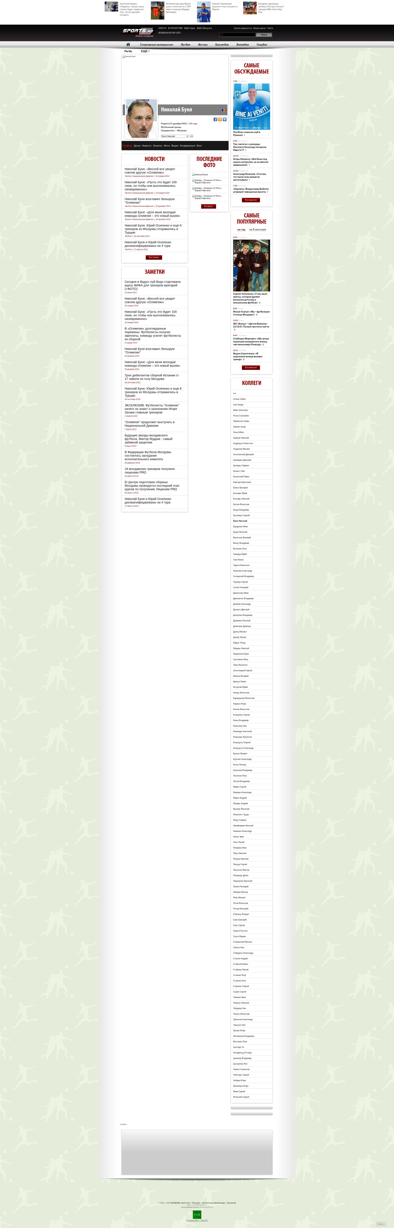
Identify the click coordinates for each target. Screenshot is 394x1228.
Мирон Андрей (240, 798)
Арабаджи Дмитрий (242, 460)
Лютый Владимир (241, 781)
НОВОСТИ (162, 28)
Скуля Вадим (239, 936)
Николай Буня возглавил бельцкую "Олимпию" (150, 200)
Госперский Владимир (243, 576)
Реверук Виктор (240, 892)
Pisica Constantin (241, 416)
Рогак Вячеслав (240, 903)
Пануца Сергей (240, 864)
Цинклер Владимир (242, 1058)
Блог (199, 145)
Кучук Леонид (239, 764)
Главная (128, 44)
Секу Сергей (239, 925)
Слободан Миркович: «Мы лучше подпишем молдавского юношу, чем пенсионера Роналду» (251, 341)
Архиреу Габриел (241, 465)
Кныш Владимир (241, 720)
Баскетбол (222, 44)
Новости (146, 145)
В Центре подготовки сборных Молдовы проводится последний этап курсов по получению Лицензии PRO (152, 485)
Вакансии (231, 1203)
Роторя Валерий (240, 908)
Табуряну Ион (239, 1008)
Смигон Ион (238, 947)
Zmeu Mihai (238, 432)
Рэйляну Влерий (241, 914)
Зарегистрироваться (243, 28)
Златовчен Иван (240, 659)
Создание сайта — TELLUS (197, 1220)
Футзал (203, 44)
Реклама (196, 1203)
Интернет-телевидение (145, 36)
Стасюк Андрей (240, 958)
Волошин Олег (240, 548)
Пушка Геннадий (240, 886)
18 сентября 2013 (142, 236)
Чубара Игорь (239, 1080)
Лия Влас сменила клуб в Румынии (246, 133)
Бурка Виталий (240, 532)
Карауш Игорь (239, 704)
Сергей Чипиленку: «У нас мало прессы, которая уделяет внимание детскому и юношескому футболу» (250, 298)
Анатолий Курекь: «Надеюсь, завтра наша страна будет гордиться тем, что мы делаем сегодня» (132, 9)
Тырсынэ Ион (239, 1025)
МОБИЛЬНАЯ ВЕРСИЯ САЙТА (170, 33)
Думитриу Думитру (242, 626)
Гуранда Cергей (240, 582)
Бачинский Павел (241, 476)
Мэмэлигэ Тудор (241, 814)
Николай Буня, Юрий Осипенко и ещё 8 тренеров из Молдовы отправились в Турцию (153, 229)
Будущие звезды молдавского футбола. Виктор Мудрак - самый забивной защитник (148, 439)
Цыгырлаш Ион (240, 1064)
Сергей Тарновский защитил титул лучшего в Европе (224, 6)
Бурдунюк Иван (240, 526)
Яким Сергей (239, 1091)
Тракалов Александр (243, 1019)
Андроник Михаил (241, 449)
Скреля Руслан (240, 931)
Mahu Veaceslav (240, 410)
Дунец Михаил (240, 632)
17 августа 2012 (141, 249)
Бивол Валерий (240, 488)
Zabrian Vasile (239, 427)
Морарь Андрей (240, 803)
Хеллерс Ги (238, 1047)
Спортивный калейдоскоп (156, 44)
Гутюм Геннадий (240, 587)
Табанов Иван (239, 997)
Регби (128, 51)
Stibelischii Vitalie (241, 421)
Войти (270, 28)
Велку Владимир (241, 543)
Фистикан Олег (240, 1041)
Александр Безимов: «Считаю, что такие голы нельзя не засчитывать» (249, 176)
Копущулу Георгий (241, 742)
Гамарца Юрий (240, 554)
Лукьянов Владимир (242, 770)
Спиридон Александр (243, 953)
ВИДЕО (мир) (189, 28)
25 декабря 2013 (163, 219)
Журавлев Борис (241, 654)
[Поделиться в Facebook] (215, 119)
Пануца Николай (240, 859)
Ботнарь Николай (241, 499)
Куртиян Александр (242, 759)
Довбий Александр (242, 604)
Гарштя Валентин (241, 565)
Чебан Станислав (241, 1069)
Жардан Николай (241, 648)
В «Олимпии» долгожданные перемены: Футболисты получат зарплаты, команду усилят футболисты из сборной (153, 334)
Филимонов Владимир (243, 1036)
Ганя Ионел (238, 560)
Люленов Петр (240, 776)
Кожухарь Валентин (242, 737)
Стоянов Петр (239, 975)
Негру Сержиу (239, 820)
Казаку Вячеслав (241, 692)
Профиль (127, 145)
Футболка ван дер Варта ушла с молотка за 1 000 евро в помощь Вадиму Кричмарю (178, 7)
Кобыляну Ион (240, 726)
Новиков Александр (242, 831)
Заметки (157, 145)
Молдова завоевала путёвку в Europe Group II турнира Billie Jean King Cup (271, 7)
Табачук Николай (241, 1003)
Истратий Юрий (240, 687)
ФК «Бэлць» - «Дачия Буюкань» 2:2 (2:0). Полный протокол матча (251, 326)
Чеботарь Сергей (241, 1075)
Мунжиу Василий (241, 809)
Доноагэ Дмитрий (241, 609)
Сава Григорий (240, 920)
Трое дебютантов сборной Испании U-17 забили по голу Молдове (152, 377)
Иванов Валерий (241, 676)
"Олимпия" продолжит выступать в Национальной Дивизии (150, 423)
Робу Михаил (239, 897)
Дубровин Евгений (241, 620)
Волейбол (243, 44)
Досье (137, 145)
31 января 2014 (162, 176)
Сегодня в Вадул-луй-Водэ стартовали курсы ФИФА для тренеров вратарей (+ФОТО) (153, 285)
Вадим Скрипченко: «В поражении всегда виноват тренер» (247, 356)
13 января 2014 (162, 193)
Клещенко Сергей (241, 715)
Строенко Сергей (241, 986)
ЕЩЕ (144, 51)
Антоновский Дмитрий (243, 454)
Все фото (208, 206)
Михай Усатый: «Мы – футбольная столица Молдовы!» (251, 313)
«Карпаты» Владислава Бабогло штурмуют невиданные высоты (251, 190)
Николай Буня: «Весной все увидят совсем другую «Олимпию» (150, 170)
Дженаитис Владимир (243, 598)
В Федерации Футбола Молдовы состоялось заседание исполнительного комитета (148, 455)
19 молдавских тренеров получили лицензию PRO (150, 470)
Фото (167, 145)
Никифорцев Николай (243, 825)
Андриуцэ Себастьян (243, 443)
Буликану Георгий (241, 515)
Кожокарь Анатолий (242, 731)
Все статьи (154, 257)
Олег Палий (238, 842)
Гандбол (262, 44)
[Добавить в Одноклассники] (220, 119)
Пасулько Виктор (241, 870)
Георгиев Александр (242, 571)
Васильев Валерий (242, 537)
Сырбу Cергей (239, 992)
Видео (175, 145)
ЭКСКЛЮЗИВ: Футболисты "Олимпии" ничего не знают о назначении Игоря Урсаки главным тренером (152, 409)
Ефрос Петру (239, 643)
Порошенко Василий (242, 881)
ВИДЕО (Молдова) (204, 28)
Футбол (185, 44)
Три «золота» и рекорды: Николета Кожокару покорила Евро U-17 (249, 146)
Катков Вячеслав (241, 709)
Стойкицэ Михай (240, 969)
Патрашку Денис (241, 875)
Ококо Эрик (238, 836)
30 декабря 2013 (163, 206)
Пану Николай (239, 853)
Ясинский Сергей (241, 1097)
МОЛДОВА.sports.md (180, 1203)
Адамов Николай (241, 438)
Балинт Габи (239, 471)
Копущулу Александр (243, 748)
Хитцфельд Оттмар (242, 1053)
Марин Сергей (239, 787)
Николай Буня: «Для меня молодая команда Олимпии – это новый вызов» (152, 213)
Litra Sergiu (238, 404)
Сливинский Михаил (242, 942)
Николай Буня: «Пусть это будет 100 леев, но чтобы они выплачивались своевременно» (151, 185)
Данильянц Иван (241, 593)
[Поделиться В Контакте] (225, 119)
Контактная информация (213, 1203)
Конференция (187, 145)
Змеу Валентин (240, 665)
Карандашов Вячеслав (243, 698)
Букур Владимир (241, 510)
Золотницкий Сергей (242, 670)
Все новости (251, 200)
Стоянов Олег (239, 981)
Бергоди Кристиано (242, 482)
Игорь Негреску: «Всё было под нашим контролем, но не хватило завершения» (250, 161)
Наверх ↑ (381, 1224)
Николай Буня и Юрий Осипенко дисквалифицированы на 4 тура (148, 243)
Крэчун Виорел (240, 753)
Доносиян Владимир (242, 615)
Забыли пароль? (260, 28)
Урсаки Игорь (239, 1030)
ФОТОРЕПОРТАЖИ (175, 28)
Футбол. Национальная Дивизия (139, 176)
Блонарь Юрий (240, 493)
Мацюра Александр (242, 792)
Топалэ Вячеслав (241, 1014)
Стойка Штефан (240, 964)
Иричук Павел (239, 681)
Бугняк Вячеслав (241, 504)
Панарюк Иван (240, 848)
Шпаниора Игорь (241, 1086)
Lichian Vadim (239, 399)
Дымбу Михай (239, 637)
